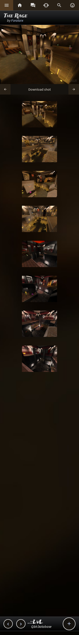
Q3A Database (41, 626)
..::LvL (35, 622)
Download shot (39, 89)
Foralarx (17, 20)
